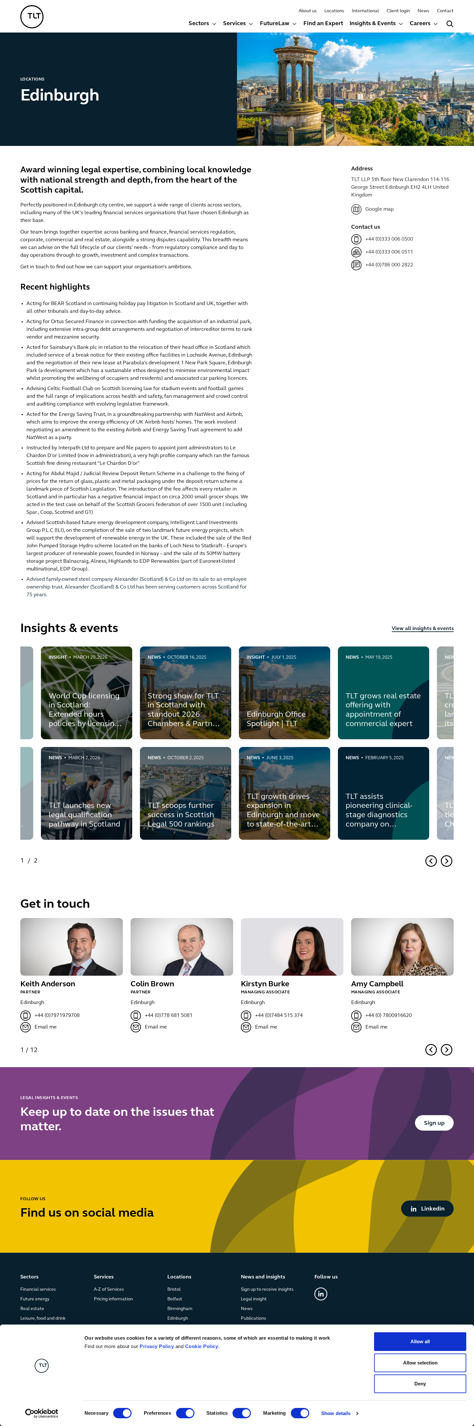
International (365, 11)
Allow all (420, 1341)
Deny (420, 1383)
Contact (445, 11)
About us (308, 11)
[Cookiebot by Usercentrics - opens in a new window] (42, 1413)
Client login (398, 11)
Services (234, 24)
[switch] (185, 1413)
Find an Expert (323, 24)
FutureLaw (274, 24)
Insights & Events (373, 24)
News (423, 11)
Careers (420, 24)
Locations (334, 11)
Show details (336, 1413)
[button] (202, 24)
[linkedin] (320, 1294)
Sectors (199, 24)
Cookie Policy (201, 1346)
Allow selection (420, 1362)
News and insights (263, 1277)
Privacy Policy (157, 1346)
